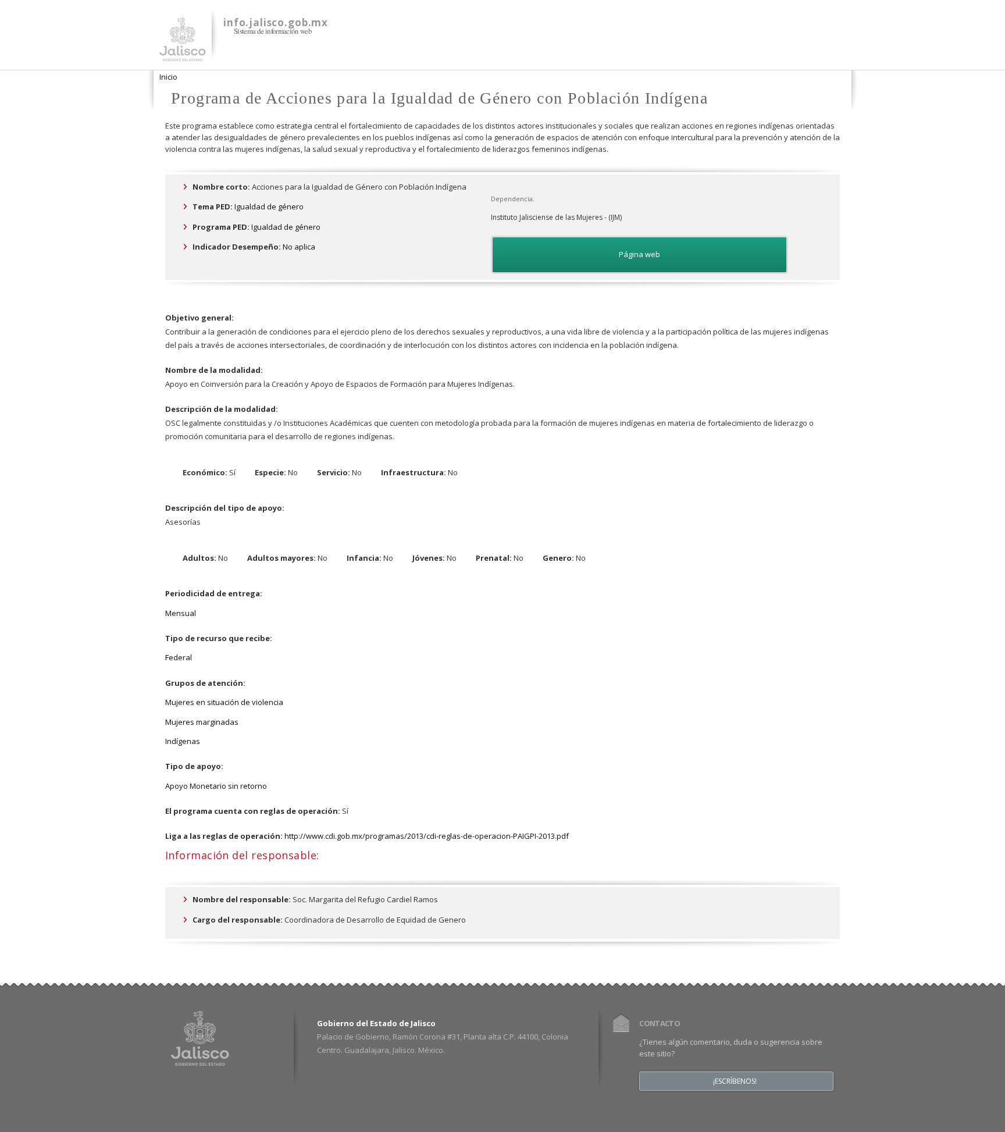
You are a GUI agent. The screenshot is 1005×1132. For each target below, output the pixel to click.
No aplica (299, 246)
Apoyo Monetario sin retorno (216, 786)
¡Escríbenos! (735, 1081)
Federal (178, 657)
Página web (639, 254)
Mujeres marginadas (201, 722)
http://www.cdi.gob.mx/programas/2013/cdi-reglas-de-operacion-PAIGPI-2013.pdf (426, 836)
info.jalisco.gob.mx (275, 22)
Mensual (180, 613)
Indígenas (182, 741)
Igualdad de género (269, 206)
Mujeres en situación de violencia (224, 702)
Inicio (168, 77)
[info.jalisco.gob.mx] (182, 54)
